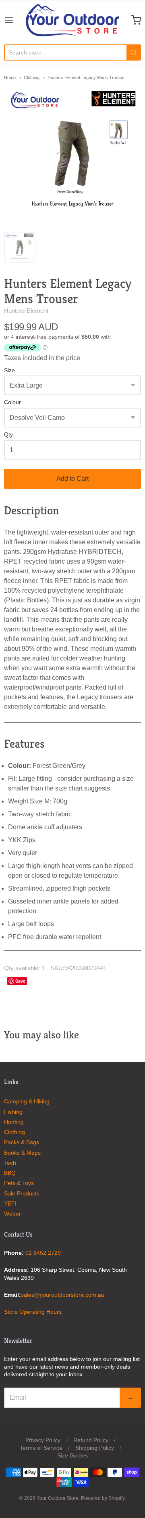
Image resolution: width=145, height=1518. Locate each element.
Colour (12, 402)
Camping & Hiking (27, 1101)
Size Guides (72, 1455)
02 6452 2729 (43, 1253)
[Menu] (15, 20)
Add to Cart (72, 478)
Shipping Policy (94, 1448)
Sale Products (21, 1193)
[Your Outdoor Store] (72, 20)
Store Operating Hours (33, 1311)
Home (10, 77)
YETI (10, 1203)
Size (9, 370)
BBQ (10, 1173)
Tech (10, 1162)
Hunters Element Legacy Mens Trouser (86, 77)
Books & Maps (22, 1152)
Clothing (31, 77)
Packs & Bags (21, 1142)
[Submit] (133, 52)
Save (20, 981)
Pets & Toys (19, 1183)
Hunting (14, 1122)
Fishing (13, 1112)
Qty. (9, 435)
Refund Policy (90, 1440)
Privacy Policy (42, 1440)
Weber (12, 1213)
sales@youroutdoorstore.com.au (62, 1295)
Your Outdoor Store (58, 1498)
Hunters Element (26, 310)
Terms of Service (41, 1448)
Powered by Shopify (102, 1498)
